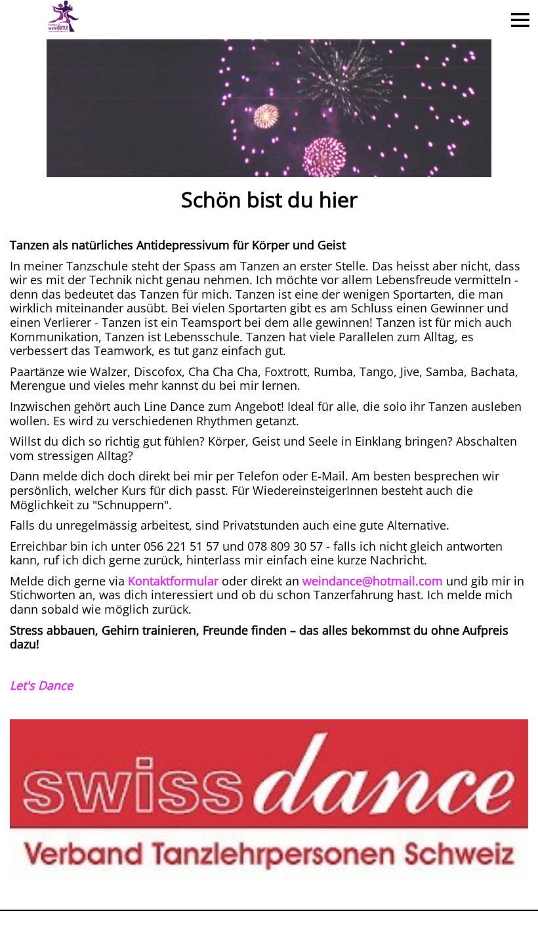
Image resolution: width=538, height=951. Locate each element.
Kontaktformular (173, 581)
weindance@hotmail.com (372, 581)
